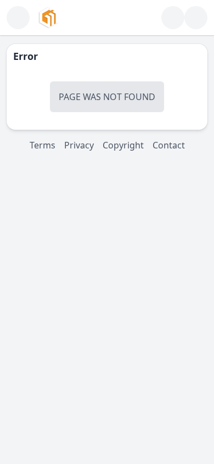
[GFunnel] (48, 18)
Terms (42, 145)
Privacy (79, 145)
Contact (169, 145)
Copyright (123, 145)
